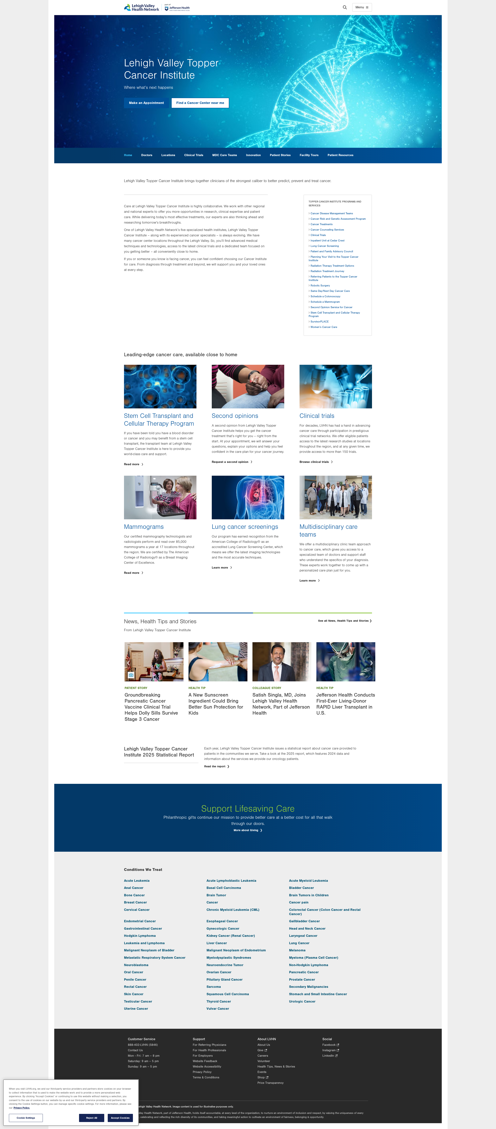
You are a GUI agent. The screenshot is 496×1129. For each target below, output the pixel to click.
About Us (263, 1045)
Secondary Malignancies (308, 987)
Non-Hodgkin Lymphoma (308, 965)
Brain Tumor (216, 895)
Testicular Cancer (138, 1001)
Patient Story (136, 688)
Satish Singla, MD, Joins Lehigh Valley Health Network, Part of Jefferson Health (281, 704)
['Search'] (345, 7)
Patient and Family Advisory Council (332, 251)
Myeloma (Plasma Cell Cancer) (313, 958)
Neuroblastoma (136, 965)
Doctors (146, 155)
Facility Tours (309, 155)
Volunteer (263, 1061)
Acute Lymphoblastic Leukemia (231, 881)
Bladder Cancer (301, 888)
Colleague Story (266, 688)
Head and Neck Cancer (307, 929)
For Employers (203, 1055)
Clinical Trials (193, 155)
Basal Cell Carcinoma (224, 888)
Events (261, 1072)
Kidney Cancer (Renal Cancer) (231, 936)
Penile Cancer (135, 980)
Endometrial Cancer (140, 921)
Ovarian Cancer (219, 972)
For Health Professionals (209, 1050)
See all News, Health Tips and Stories (343, 620)
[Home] (157, 7)
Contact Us (135, 1050)
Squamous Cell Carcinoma (228, 994)
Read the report (215, 766)
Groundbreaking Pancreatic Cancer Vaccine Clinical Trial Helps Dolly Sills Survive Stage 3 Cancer (151, 707)
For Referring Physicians (209, 1045)
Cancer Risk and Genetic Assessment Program (338, 218)
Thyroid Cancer (219, 1001)
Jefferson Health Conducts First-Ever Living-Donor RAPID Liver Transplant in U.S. (345, 704)
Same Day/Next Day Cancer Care (330, 291)
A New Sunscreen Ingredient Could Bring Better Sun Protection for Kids (216, 704)
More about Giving (246, 830)
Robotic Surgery (320, 285)
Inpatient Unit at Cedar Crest (327, 240)
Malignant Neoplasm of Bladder (149, 950)
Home (128, 155)
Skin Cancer (133, 994)
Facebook (330, 1045)
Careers (262, 1055)
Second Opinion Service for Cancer (331, 307)
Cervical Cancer (137, 910)
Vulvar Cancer (218, 1009)
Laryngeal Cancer (303, 936)
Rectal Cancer (135, 987)
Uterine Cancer (136, 1009)
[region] (71, 1102)
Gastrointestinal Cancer (143, 929)
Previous (128, 663)
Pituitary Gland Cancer (225, 980)
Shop (262, 1078)
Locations (168, 155)
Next (371, 663)
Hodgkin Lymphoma (140, 936)
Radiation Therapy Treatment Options (332, 265)
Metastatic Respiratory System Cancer (154, 958)
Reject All (91, 1117)
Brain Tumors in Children (309, 895)
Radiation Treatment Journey (327, 271)
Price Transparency (270, 1083)
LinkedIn (330, 1056)
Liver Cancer (217, 943)
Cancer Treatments (322, 224)
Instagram (330, 1051)
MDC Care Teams (224, 155)
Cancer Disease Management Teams (332, 213)
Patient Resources (340, 155)
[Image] (154, 661)
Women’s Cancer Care (324, 327)
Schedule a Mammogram (325, 301)
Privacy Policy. (22, 1108)
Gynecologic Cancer (223, 929)
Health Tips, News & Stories (276, 1066)
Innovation (253, 155)
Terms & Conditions (206, 1077)
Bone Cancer (134, 895)
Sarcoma (214, 987)
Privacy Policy (202, 1072)
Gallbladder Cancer (304, 921)
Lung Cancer (299, 943)
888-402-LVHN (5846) (143, 1045)
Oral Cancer (133, 972)
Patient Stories (280, 155)
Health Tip (197, 688)
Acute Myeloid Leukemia (308, 881)
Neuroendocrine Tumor (225, 965)
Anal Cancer (133, 888)
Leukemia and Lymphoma (144, 943)
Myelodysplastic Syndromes (229, 958)
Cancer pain (298, 902)
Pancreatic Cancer (304, 972)
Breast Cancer (135, 902)
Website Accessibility (207, 1066)
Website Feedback (205, 1061)
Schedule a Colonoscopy (325, 296)
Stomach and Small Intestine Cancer (318, 994)
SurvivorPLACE (320, 321)
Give (262, 1051)
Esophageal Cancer (222, 921)
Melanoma (297, 950)
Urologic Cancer (302, 1001)
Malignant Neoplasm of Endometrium (236, 950)
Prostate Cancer (302, 980)
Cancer (212, 902)
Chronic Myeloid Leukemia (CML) (233, 910)
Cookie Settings (26, 1117)
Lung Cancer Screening (325, 246)
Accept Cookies (120, 1117)
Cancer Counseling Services (327, 229)
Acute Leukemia (137, 881)
